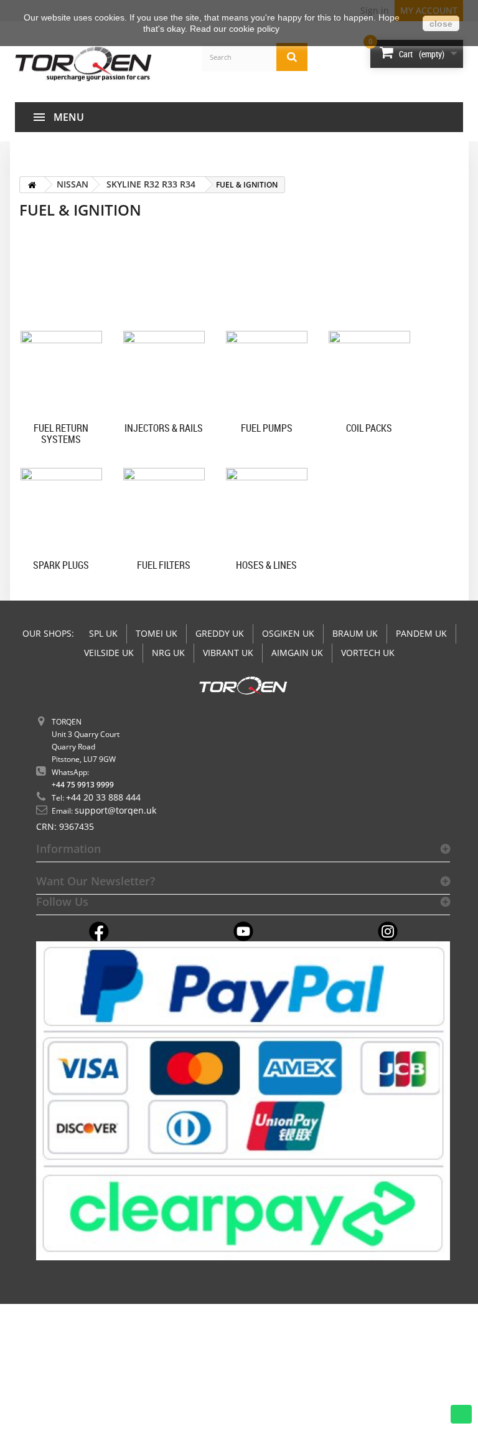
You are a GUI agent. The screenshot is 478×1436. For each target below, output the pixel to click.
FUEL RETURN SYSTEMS (61, 433)
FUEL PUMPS (267, 428)
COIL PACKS (369, 428)
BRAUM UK (355, 633)
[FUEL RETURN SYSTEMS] (61, 371)
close (440, 24)
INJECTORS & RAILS (163, 428)
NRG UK (168, 653)
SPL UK (103, 633)
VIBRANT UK (228, 653)
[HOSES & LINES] (266, 508)
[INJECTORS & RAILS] (164, 371)
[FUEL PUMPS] (266, 371)
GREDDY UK (219, 633)
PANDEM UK (421, 633)
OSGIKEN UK (288, 633)
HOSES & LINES (266, 565)
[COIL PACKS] (369, 371)
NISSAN (72, 184)
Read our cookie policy (234, 29)
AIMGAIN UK (297, 653)
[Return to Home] (32, 185)
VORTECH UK (368, 653)
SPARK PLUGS (61, 565)
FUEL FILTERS (163, 565)
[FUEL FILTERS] (164, 508)
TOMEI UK (156, 633)
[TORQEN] (83, 64)
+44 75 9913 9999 (83, 784)
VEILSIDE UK (109, 653)
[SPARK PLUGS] (61, 508)
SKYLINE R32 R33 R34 (150, 184)
